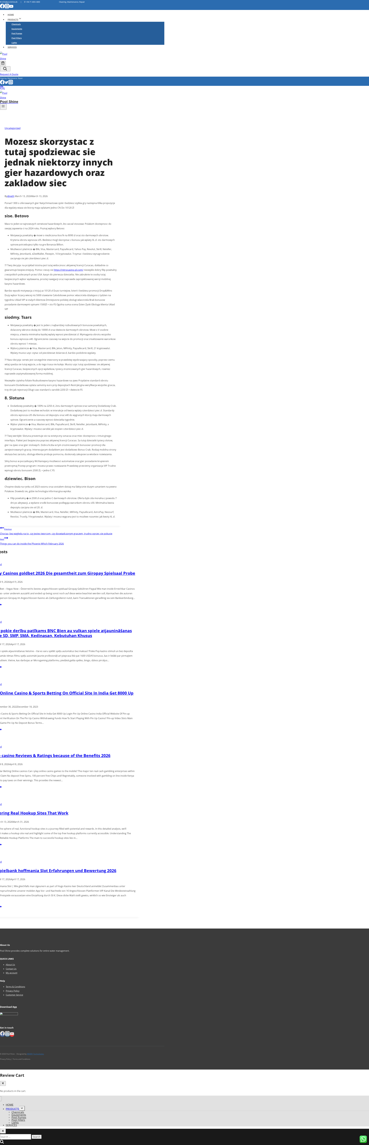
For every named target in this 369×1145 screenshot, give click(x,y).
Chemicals (16, 24)
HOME (11, 14)
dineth (10, 196)
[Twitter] (6, 83)
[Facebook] (2, 7)
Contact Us (11, 968)
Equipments (17, 29)
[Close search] (3, 1131)
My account (11, 972)
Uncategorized (12, 128)
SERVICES (12, 47)
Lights (14, 42)
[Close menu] (1, 1098)
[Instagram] (7, 7)
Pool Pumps (17, 33)
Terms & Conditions (15, 986)
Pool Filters (17, 38)
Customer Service (14, 994)
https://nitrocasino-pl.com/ (68, 269)
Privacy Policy (12, 990)
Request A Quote (9, 74)
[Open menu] (3, 106)
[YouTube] (11, 7)
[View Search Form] (5, 68)
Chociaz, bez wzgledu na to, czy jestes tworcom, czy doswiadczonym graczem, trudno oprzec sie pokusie (56, 531)
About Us (10, 964)
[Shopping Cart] (3, 63)
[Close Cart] (3, 1083)
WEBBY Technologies (35, 1054)
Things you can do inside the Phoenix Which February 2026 (32, 541)
